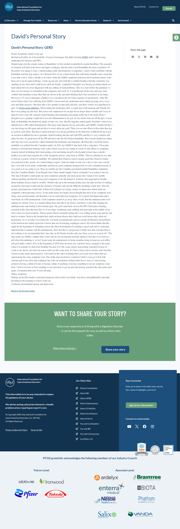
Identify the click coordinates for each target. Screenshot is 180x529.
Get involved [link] (123, 20)
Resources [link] (52, 20)
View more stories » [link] (64, 348)
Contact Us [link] (153, 7)
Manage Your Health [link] (32, 20)
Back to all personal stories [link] (23, 290)
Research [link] (107, 20)
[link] (176, 37)
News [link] (66, 20)
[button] (173, 20)
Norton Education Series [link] (86, 20)
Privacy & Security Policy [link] (16, 430)
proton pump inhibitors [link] (29, 107)
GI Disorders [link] (9, 20)
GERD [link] (85, 57)
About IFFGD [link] (140, 7)
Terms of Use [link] (36, 430)
